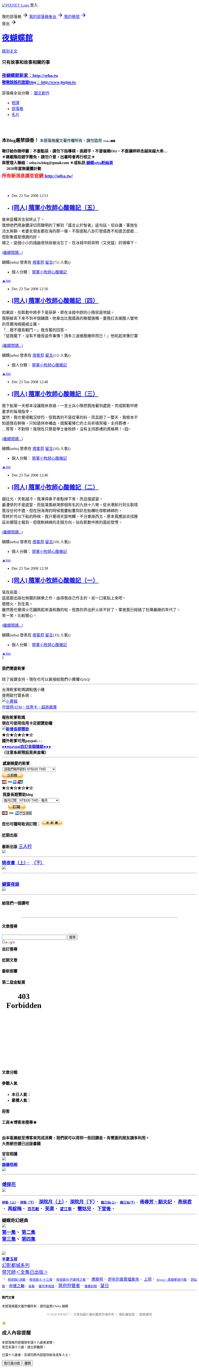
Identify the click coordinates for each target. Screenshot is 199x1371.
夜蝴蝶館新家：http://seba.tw (30, 75)
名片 (15, 114)
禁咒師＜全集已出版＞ (25, 1272)
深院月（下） (82, 1201)
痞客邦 (38, 262)
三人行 (25, 846)
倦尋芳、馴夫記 (156, 1201)
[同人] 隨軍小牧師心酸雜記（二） (55, 487)
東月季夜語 (46, 1286)
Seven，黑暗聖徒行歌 (172, 1279)
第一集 (9, 1232)
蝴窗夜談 (10, 884)
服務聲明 (145, 1314)
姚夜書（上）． (16, 862)
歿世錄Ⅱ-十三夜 (40, 1279)
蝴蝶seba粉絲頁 (99, 163)
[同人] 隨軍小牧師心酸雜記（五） (55, 208)
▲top (6, 281)
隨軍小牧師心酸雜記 (49, 272)
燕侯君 (185, 1201)
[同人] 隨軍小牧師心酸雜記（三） (55, 394)
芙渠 (49, 1208)
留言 (49, 262)
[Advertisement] (59, 128)
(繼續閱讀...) (12, 253)
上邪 (148, 1279)
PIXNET (63, 1314)
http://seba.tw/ (58, 175)
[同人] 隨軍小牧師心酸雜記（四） (55, 301)
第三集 (9, 1239)
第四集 (28, 1239)
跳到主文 (9, 51)
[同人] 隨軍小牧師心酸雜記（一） (55, 580)
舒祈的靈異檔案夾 (123, 1279)
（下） (38, 862)
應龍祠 (97, 1279)
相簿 (15, 103)
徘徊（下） (27, 1202)
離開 (28, 1363)
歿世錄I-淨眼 (16, 1279)
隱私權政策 (127, 1314)
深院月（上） (51, 1201)
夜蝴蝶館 (17, 37)
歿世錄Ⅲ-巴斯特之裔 (71, 1279)
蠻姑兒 (84, 1208)
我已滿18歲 (12, 1363)
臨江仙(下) (127, 1202)
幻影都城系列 (16, 1265)
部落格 (17, 109)
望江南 (66, 1209)
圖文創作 (42, 93)
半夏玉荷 (9, 1259)
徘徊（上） (9, 1202)
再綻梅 (15, 1208)
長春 (31, 1286)
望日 (104, 1285)
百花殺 (33, 1209)
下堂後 (104, 1208)
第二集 (28, 1232)
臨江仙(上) (108, 1202)
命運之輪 (17, 1286)
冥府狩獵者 (69, 1285)
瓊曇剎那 (90, 1286)
